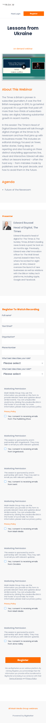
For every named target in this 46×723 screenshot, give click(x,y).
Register (33, 13)
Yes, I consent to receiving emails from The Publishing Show (23, 417)
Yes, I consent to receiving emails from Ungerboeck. (23, 450)
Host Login (15, 14)
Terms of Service (15, 678)
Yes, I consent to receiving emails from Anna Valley (23, 642)
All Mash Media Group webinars (23, 708)
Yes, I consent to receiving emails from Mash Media (23, 530)
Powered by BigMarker (23, 715)
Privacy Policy (10, 411)
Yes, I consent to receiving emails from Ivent (23, 483)
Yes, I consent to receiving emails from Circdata (23, 562)
